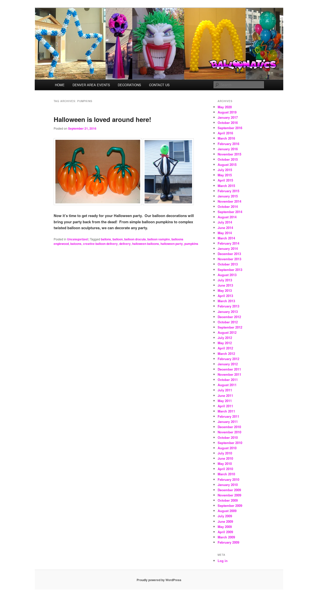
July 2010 (225, 453)
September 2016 (230, 127)
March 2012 (226, 353)
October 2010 (228, 437)
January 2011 (228, 421)
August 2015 (227, 164)
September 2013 (230, 269)
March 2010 (226, 474)
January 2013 (228, 311)
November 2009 (229, 495)
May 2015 (225, 175)
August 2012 (227, 332)
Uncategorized (77, 239)
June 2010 (225, 458)
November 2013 (229, 259)
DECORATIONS (129, 84)
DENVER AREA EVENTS (91, 84)
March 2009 (226, 537)
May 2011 (225, 400)
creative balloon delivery (100, 243)
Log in (223, 560)
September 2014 (230, 211)
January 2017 (228, 117)
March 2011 (226, 411)
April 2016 (225, 133)
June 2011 (225, 395)
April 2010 (225, 468)
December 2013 (229, 253)
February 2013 (228, 306)
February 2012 (228, 358)
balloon (118, 239)
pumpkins (191, 243)
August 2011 (227, 384)
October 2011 (228, 379)
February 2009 (228, 542)
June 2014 (225, 227)
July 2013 (225, 280)
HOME (60, 84)
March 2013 (226, 300)
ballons (106, 239)
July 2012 (225, 337)
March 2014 (226, 238)
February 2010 (228, 479)
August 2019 (227, 112)
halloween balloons (145, 243)
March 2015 (226, 185)
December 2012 (229, 316)
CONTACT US (159, 84)
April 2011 (225, 406)
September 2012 (230, 327)
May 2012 (225, 342)
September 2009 (230, 505)
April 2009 (225, 531)
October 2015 (228, 159)
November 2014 (229, 201)
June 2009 (225, 521)
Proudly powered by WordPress (159, 580)
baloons (75, 243)
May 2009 (225, 526)
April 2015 (225, 180)
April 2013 (225, 295)
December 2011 (229, 369)
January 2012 (228, 364)
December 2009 (229, 489)
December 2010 (229, 426)
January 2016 (228, 149)
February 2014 (228, 243)
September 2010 (230, 442)
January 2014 (228, 248)
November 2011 (229, 374)
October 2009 (228, 500)
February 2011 (228, 416)
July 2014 (225, 222)
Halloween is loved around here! (102, 119)
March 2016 (226, 138)
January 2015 (228, 196)
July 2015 (225, 169)
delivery (125, 243)
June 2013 (225, 285)
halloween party (171, 243)
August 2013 (227, 274)
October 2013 (228, 264)
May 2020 (225, 107)
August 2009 (227, 510)
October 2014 (228, 206)
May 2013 (225, 290)
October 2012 (228, 322)
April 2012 (225, 348)
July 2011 (225, 390)
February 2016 (228, 143)
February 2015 (228, 190)
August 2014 (227, 217)
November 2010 (229, 432)
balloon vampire (158, 239)
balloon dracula (135, 239)
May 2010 (225, 463)
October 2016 (228, 122)
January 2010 (228, 484)
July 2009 (225, 516)
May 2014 (225, 232)
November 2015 (229, 154)
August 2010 (227, 448)
